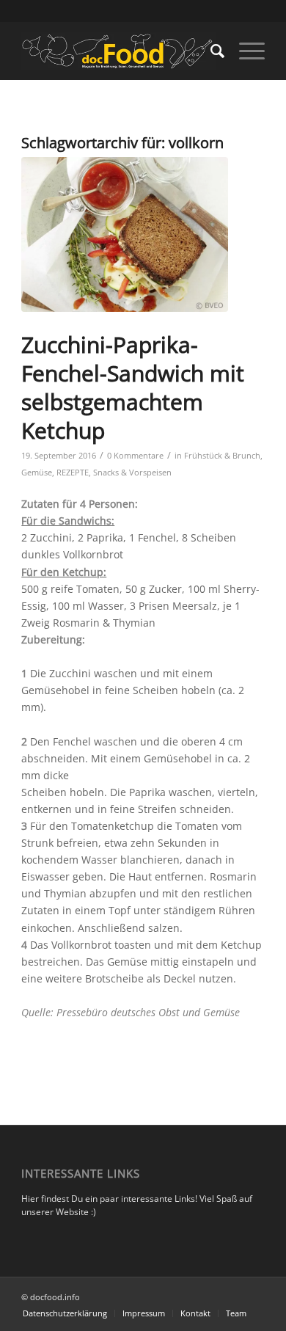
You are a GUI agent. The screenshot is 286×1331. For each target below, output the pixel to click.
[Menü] (244, 50)
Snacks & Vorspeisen (132, 472)
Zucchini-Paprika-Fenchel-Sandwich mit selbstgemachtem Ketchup (132, 387)
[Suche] (210, 50)
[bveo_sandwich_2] (124, 234)
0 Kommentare (135, 455)
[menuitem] (210, 50)
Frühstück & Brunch (222, 455)
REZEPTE (72, 472)
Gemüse (36, 472)
